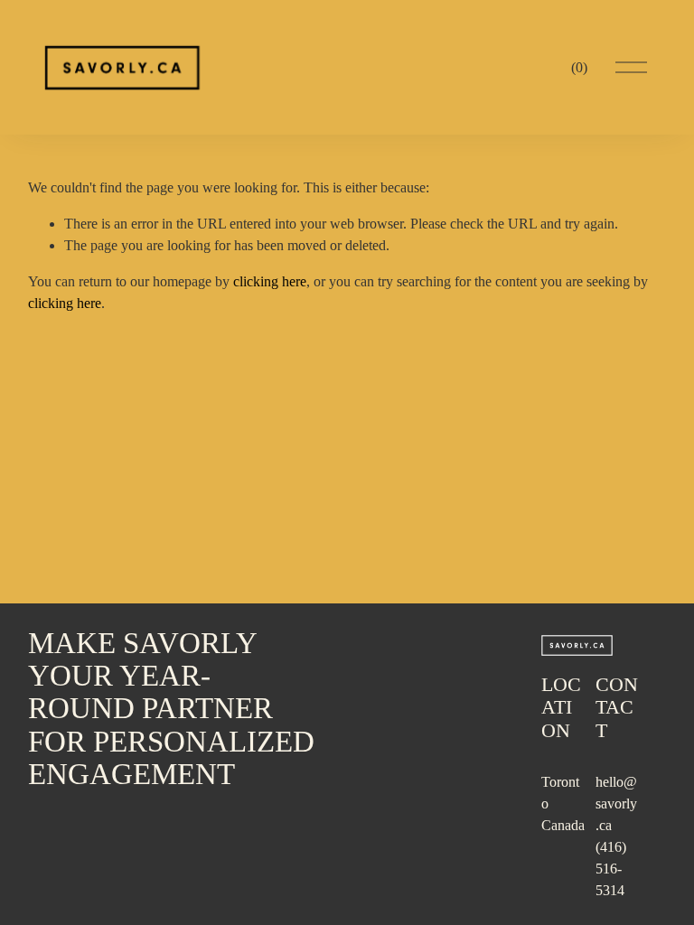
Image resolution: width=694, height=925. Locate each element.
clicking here (269, 281)
